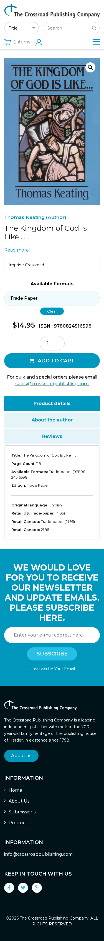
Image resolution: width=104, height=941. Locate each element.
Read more (16, 250)
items (21, 42)
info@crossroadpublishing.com (38, 854)
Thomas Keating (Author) (35, 217)
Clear (52, 311)
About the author (52, 420)
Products (19, 822)
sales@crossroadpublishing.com (52, 383)
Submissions (22, 812)
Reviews (52, 436)
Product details (52, 403)
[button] (90, 67)
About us (21, 755)
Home (15, 790)
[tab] (52, 403)
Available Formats (52, 283)
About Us (19, 801)
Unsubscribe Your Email (52, 668)
